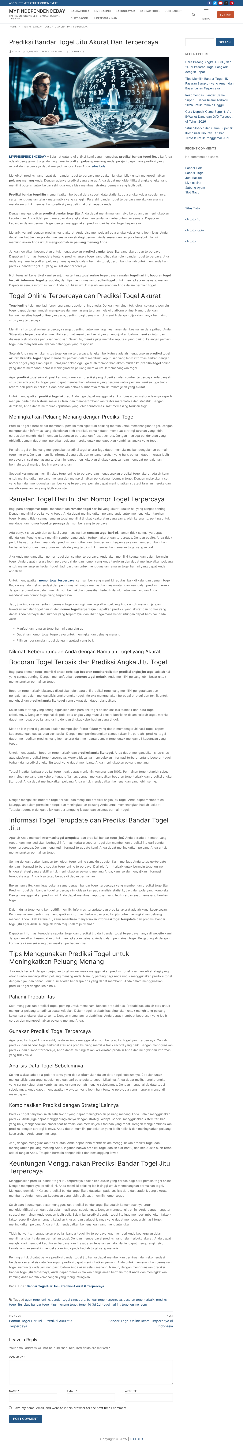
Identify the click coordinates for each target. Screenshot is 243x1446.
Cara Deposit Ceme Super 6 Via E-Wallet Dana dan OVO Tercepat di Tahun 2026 (209, 116)
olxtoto (190, 241)
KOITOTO (136, 1439)
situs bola (99, 166)
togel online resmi (135, 1304)
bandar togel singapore (68, 1299)
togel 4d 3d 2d (90, 1304)
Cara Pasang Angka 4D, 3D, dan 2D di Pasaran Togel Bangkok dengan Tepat (208, 67)
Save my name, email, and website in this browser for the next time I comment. (70, 1408)
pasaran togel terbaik (139, 1299)
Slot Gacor (193, 192)
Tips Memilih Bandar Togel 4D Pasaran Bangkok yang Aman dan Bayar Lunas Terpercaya (209, 83)
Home (13, 26)
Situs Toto (192, 208)
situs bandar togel (37, 1304)
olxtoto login (194, 230)
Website (131, 1391)
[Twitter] (215, 3)
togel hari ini (111, 1304)
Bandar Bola (194, 168)
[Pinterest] (232, 3)
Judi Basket (193, 178)
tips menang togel (64, 1304)
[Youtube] (220, 3)
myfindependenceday (37, 11)
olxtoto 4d (192, 219)
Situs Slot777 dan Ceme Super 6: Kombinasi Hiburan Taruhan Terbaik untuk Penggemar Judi (209, 133)
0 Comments (76, 51)
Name (14, 1391)
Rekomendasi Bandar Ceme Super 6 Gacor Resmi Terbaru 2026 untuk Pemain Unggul (206, 100)
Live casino (193, 183)
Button (225, 14)
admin (16, 51)
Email (72, 1391)
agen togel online (37, 1299)
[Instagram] (226, 3)
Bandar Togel (53, 51)
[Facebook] (209, 3)
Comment (17, 1357)
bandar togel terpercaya (104, 1299)
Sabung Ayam (195, 187)
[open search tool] (193, 14)
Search (224, 42)
